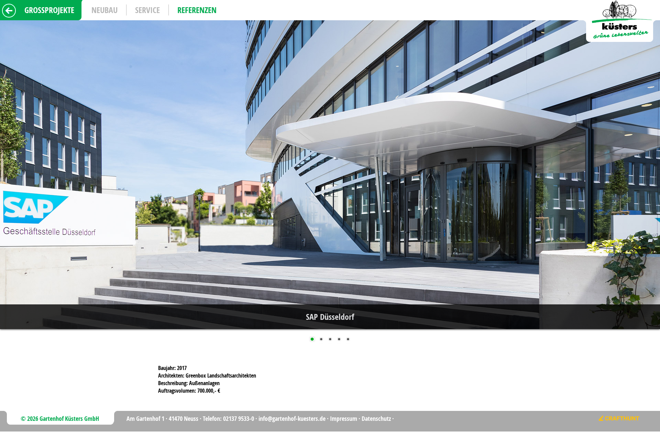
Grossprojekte (49, 9)
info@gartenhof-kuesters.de (292, 418)
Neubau (104, 9)
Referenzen (197, 9)
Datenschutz (376, 418)
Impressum (343, 418)
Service (147, 9)
